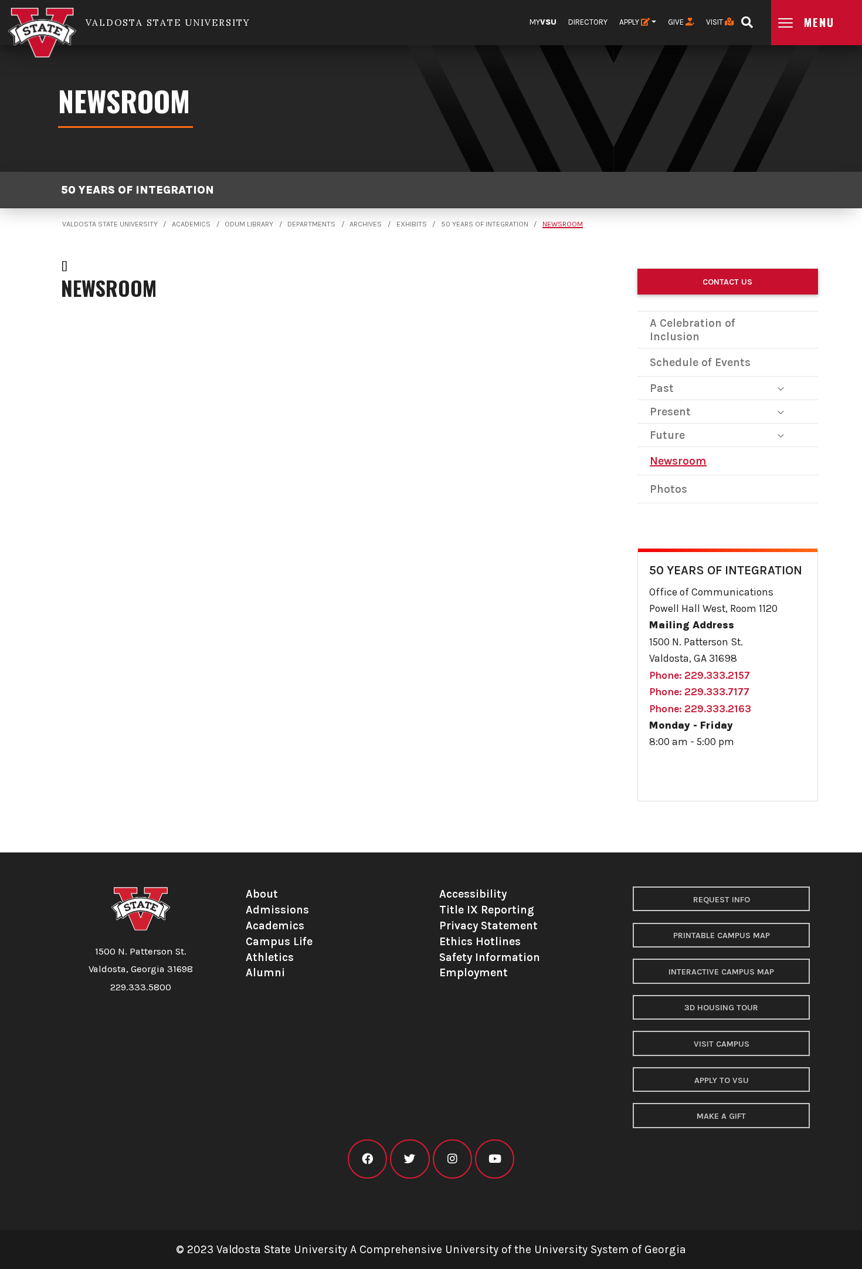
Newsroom (562, 224)
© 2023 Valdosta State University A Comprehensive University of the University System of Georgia (431, 1249)
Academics (191, 224)
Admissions (277, 909)
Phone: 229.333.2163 (700, 709)
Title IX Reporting (486, 909)
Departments (311, 224)
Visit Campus (721, 1044)
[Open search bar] (747, 18)
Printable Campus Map (721, 935)
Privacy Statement (488, 925)
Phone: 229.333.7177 (699, 692)
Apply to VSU (721, 1080)
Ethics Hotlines (480, 941)
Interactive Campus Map (721, 972)
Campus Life (279, 941)
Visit (715, 22)
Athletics (270, 957)
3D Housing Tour (721, 1008)
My (543, 22)
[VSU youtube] (494, 1159)
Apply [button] (630, 22)
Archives (365, 224)
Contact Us (727, 282)
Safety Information (489, 957)
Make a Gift (721, 1116)
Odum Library (249, 224)
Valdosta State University (110, 224)
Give (676, 22)
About (262, 893)
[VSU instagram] (452, 1159)
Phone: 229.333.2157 (699, 675)
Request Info (721, 900)
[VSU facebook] (367, 1159)
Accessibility (473, 893)
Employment (473, 972)
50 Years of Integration (137, 190)
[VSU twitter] (409, 1159)
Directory (588, 22)
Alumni (265, 972)
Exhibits (411, 224)
